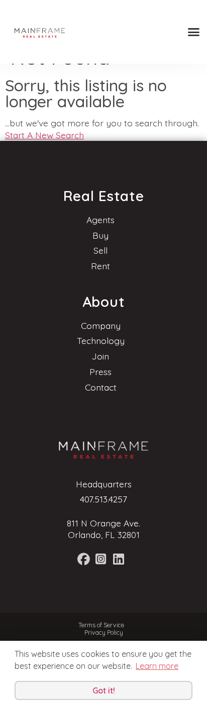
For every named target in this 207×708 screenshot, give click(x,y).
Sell (100, 250)
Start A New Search (44, 134)
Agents (100, 219)
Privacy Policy (103, 632)
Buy (100, 235)
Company (101, 325)
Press (100, 371)
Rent (100, 265)
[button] (193, 32)
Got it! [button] (103, 690)
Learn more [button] (157, 666)
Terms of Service (101, 625)
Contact (101, 387)
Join (100, 356)
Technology (101, 340)
